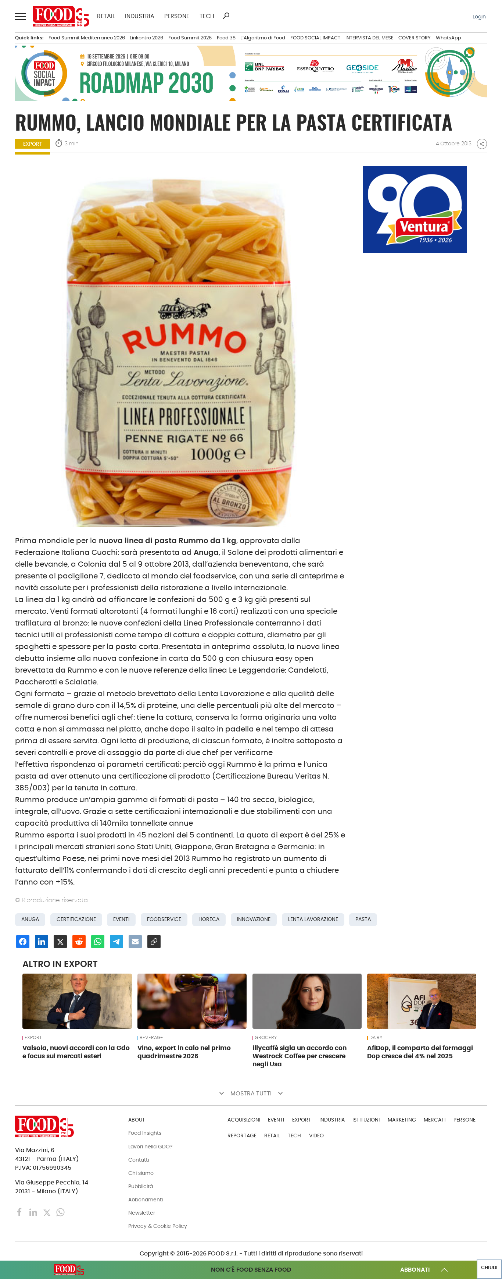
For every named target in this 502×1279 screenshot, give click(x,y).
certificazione (76, 919)
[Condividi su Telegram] (116, 941)
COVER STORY (414, 38)
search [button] (226, 15)
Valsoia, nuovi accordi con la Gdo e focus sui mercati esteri (76, 1052)
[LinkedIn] (34, 1212)
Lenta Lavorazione (313, 919)
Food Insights (144, 1133)
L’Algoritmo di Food (262, 38)
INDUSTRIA (139, 16)
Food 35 (226, 38)
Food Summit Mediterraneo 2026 (87, 38)
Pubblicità (140, 1186)
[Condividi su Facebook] (22, 941)
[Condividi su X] (60, 941)
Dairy (375, 1037)
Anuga (30, 919)
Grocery (266, 1037)
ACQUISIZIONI (243, 1119)
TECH (207, 16)
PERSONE (176, 16)
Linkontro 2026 (146, 38)
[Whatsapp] (60, 1212)
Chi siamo (141, 1173)
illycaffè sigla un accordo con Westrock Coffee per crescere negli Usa (299, 1056)
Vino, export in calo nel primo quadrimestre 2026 (184, 1052)
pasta (363, 919)
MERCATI (434, 1119)
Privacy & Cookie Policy (157, 1226)
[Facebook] (20, 1212)
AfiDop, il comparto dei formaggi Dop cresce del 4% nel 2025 (420, 1052)
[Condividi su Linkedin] (41, 941)
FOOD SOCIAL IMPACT (315, 38)
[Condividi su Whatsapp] (97, 941)
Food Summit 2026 (190, 38)
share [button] (481, 143)
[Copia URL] (154, 941)
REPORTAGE (242, 1135)
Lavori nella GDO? (150, 1146)
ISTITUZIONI (366, 1119)
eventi (121, 919)
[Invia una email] (135, 941)
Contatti (138, 1159)
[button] (20, 16)
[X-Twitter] (47, 1212)
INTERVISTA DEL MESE (369, 38)
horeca (208, 919)
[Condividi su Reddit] (79, 941)
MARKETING (402, 1119)
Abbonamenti (145, 1199)
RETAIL (106, 16)
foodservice (164, 919)
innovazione (253, 919)
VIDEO (316, 1135)
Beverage (151, 1037)
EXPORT (32, 144)
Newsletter (141, 1212)
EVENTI (276, 1119)
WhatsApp (448, 38)
